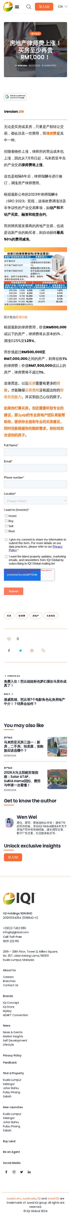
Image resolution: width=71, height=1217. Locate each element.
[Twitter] (21, 1172)
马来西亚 (51, 615)
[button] (17, 6)
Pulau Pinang (11, 1092)
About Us (9, 970)
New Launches (13, 1107)
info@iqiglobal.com (16, 932)
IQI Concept (11, 1003)
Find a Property (13, 1073)
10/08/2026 (10, 755)
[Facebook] (6, 1172)
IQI (39, 1198)
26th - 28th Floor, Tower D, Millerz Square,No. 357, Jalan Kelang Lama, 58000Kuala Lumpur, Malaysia (30, 956)
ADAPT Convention (15, 1015)
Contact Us (10, 985)
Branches (9, 981)
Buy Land (9, 1141)
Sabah (7, 1096)
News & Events (12, 1032)
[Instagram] (14, 1172)
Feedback (10, 1063)
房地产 (36, 615)
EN (21, 111)
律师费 (22, 615)
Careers (8, 977)
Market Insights (13, 1036)
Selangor (9, 1084)
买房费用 (32, 390)
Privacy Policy (12, 1055)
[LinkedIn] (29, 1172)
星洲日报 (21, 317)
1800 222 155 (11, 941)
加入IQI (44, 6)
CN (60, 6)
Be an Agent (11, 1152)
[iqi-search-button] (28, 7)
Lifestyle (8, 1045)
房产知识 (35, 33)
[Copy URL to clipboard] (43, 650)
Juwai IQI (53, 1198)
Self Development (15, 1040)
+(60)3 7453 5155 (14, 928)
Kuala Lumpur (12, 1080)
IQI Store (8, 1007)
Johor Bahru (11, 1088)
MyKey (7, 1011)
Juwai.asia (29, 1198)
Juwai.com (14, 1198)
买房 (9, 615)
